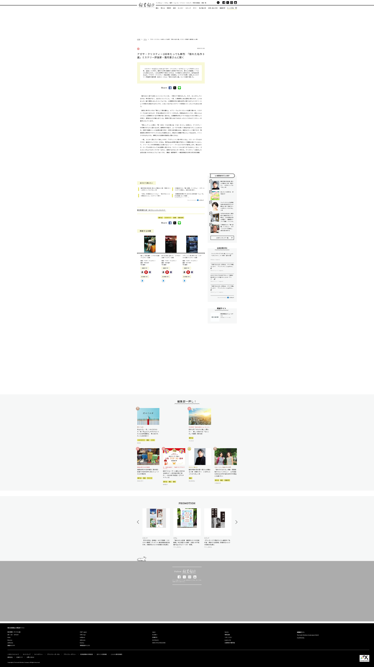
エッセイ (180, 8)
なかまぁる (155, 640)
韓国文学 (222, 8)
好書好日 (146, 5)
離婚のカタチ (11, 645)
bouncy (82, 643)
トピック (188, 3)
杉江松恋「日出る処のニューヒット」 (199, 427)
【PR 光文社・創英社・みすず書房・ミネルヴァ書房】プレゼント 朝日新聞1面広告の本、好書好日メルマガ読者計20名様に (156, 542)
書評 (171, 3)
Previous (138, 522)
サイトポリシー (38, 654)
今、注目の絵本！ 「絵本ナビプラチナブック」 (174, 468)
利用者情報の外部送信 (86, 654)
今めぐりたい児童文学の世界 (223, 467)
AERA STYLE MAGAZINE (158, 643)
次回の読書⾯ (196, 3)
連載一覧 (204, 3)
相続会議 (227, 635)
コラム (166, 3)
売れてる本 (140, 427)
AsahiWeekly (300, 638)
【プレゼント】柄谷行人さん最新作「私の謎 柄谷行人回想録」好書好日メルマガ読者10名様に (217, 542)
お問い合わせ (30, 657)
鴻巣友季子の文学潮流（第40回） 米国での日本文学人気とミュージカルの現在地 (148, 472)
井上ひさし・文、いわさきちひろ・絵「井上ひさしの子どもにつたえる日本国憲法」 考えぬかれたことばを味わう (148, 432)
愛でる (160, 217)
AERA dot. (83, 640)
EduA (8, 637)
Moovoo (9, 640)
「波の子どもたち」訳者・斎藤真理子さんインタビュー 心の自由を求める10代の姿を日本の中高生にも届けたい (225, 473)
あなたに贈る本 (193, 467)
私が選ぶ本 (202, 8)
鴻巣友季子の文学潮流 (143, 467)
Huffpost (82, 637)
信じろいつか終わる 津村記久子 (227, 193)
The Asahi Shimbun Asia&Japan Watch (308, 635)
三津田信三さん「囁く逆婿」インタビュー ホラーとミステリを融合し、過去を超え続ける (227, 227)
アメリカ (149, 478)
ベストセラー (141, 440)
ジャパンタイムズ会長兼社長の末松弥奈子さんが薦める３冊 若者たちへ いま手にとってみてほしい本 (227, 206)
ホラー (195, 8)
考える (163, 8)
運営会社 (10, 657)
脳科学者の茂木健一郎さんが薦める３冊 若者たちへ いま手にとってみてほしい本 (227, 184)
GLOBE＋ (154, 635)
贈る (170, 481)
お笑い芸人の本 (213, 8)
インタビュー (159, 3)
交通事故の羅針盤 (230, 643)
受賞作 (169, 8)
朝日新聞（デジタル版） (14, 632)
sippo (154, 632)
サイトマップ (26, 654)
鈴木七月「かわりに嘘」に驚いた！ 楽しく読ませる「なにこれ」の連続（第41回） (199, 431)
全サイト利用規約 (102, 654)
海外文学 (180, 217)
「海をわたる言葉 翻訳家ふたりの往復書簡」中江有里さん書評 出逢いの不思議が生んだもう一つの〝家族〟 (186, 542)
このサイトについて (13, 654)
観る (157, 8)
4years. (227, 632)
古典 (174, 217)
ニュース (176, 3)
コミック (188, 8)
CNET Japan (83, 632)
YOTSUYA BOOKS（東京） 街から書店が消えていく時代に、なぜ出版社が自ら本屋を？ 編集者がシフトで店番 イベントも (227, 217)
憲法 (148, 440)
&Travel (16, 635)
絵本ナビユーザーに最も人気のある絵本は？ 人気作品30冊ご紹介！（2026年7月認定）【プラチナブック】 (174, 474)
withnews (10, 643)
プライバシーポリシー (70, 654)
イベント (182, 3)
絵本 (174, 8)
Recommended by (192, 200)
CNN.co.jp (83, 635)
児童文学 (227, 480)
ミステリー (168, 217)
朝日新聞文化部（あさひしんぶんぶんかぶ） (151, 210)
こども (152, 440)
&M (8, 635)
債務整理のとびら (85, 645)
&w (11, 635)
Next (236, 522)
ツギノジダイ (228, 637)
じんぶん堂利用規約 (116, 654)
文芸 (144, 478)
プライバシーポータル (53, 654)
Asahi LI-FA (228, 640)
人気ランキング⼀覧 (222, 238)
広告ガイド (19, 657)
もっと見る (230, 8)
